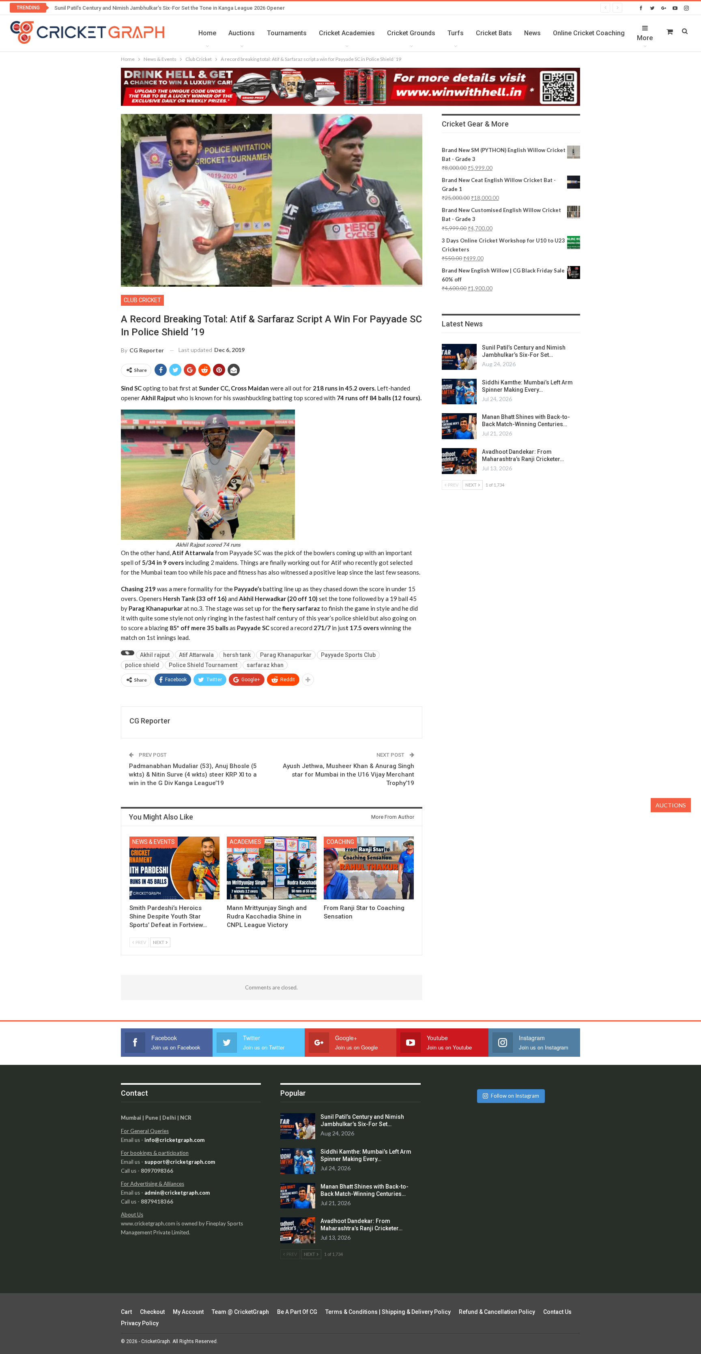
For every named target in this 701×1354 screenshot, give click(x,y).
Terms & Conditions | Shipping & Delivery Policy (388, 1312)
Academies (245, 842)
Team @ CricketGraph (240, 1312)
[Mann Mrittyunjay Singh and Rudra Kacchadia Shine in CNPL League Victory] (272, 868)
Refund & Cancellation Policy (497, 1312)
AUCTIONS (671, 805)
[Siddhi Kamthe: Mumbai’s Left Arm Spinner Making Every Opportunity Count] (459, 392)
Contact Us (557, 1312)
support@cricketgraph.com (179, 1162)
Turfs (455, 33)
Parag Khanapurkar (286, 655)
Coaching (340, 842)
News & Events (153, 842)
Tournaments (287, 33)
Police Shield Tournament (203, 665)
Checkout (152, 1312)
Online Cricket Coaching (589, 33)
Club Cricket (142, 300)
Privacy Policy (140, 1323)
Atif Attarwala (196, 655)
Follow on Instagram (515, 1095)
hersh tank (237, 655)
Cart (126, 1312)
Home (207, 33)
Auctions (241, 33)
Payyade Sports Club (348, 655)
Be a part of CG (297, 1312)
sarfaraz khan (265, 665)
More (645, 38)
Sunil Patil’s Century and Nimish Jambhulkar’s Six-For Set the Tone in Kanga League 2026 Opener (169, 8)
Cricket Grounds (411, 33)
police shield (142, 665)
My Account (188, 1312)
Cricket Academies (347, 33)
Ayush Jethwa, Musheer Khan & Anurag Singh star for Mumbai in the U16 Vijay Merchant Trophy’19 (348, 774)
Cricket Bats (494, 33)
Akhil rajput (155, 655)
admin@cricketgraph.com (177, 1192)
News (532, 33)
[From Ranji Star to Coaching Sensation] (369, 868)
